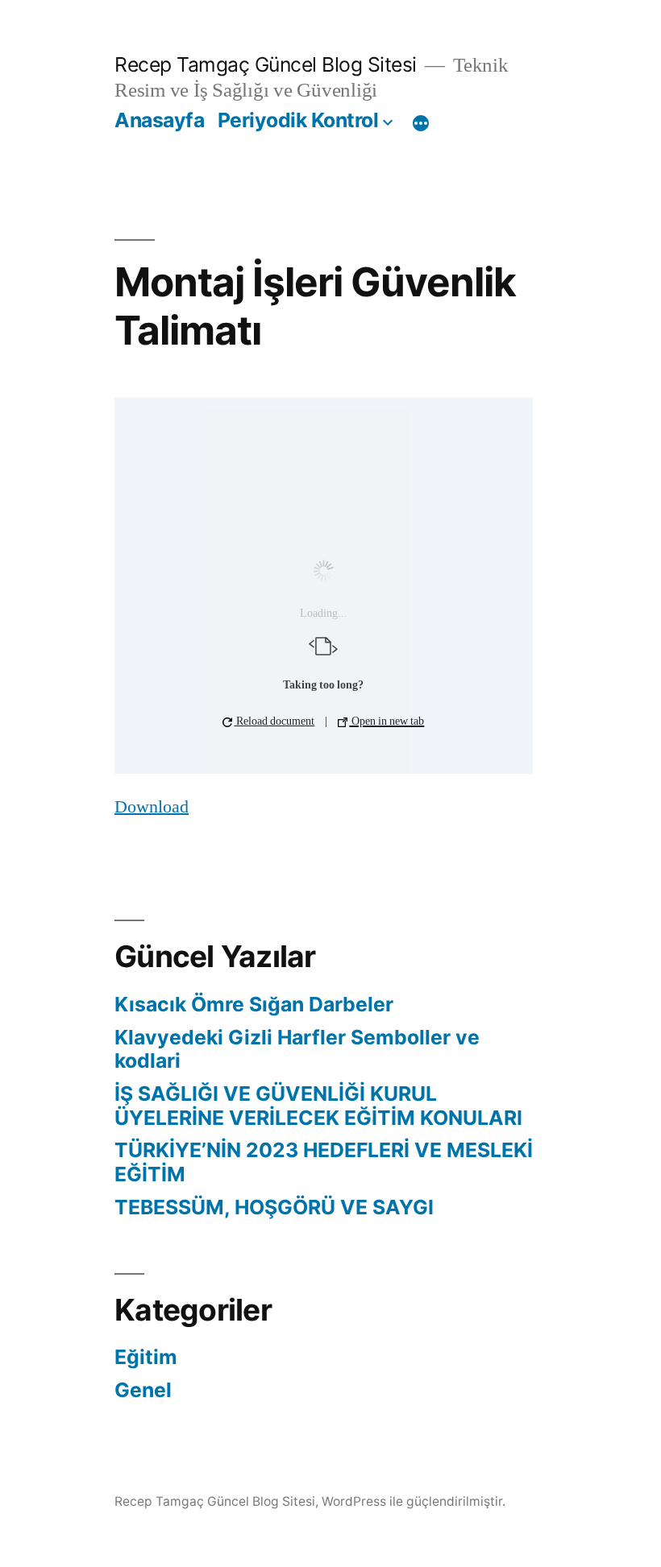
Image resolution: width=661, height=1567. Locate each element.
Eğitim (145, 1357)
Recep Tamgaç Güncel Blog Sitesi (265, 64)
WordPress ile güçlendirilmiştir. (413, 1501)
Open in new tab (386, 721)
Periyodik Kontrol (298, 120)
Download (151, 807)
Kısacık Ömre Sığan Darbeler (253, 1004)
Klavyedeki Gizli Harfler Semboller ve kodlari (297, 1049)
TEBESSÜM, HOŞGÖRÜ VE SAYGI (274, 1207)
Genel (143, 1390)
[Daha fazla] (420, 123)
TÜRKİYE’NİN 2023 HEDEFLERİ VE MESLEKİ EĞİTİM (323, 1162)
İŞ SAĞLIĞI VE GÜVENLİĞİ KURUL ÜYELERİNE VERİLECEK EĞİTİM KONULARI (318, 1105)
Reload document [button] (274, 721)
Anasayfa (159, 120)
